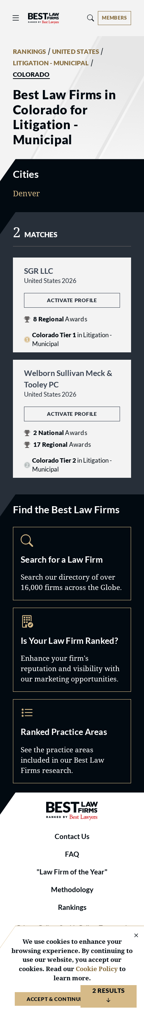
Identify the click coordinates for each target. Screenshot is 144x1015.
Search (72, 563)
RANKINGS (29, 51)
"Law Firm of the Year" (72, 872)
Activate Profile (72, 300)
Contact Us (72, 836)
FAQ (72, 854)
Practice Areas (72, 741)
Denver (26, 193)
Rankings (72, 907)
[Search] (91, 18)
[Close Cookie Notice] (131, 935)
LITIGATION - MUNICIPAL (51, 63)
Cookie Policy (97, 968)
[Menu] (16, 18)
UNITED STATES (75, 51)
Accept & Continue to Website (72, 999)
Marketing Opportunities (72, 649)
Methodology (72, 889)
